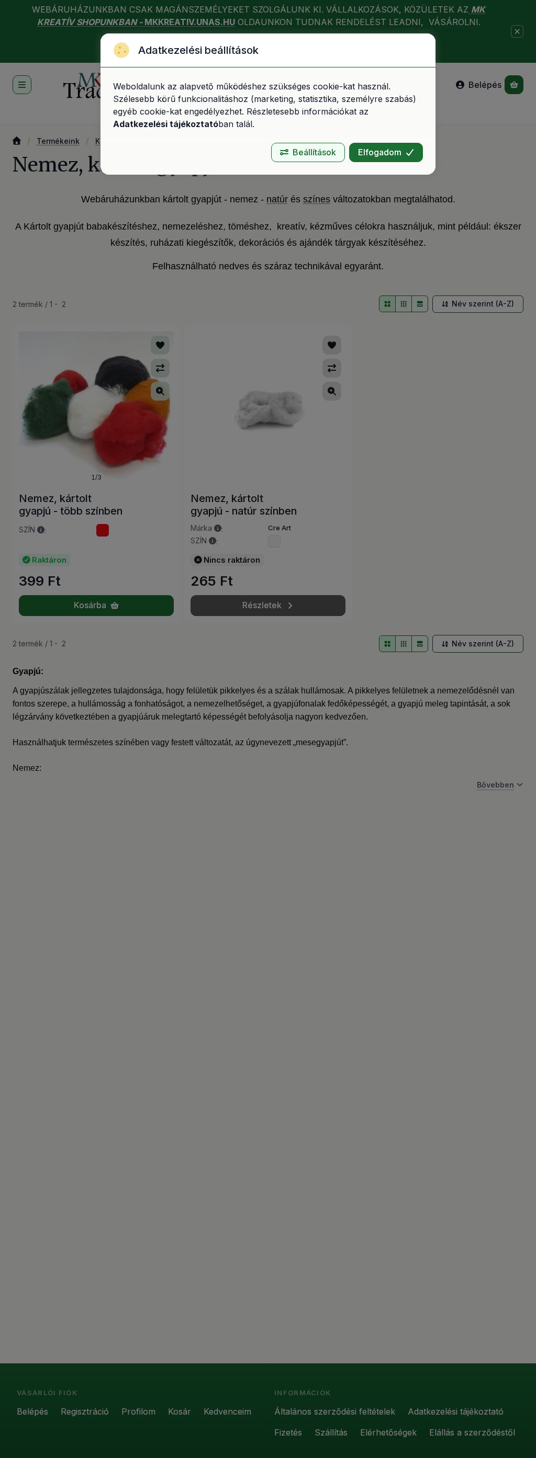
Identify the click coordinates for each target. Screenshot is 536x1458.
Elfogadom (379, 152)
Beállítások (314, 152)
